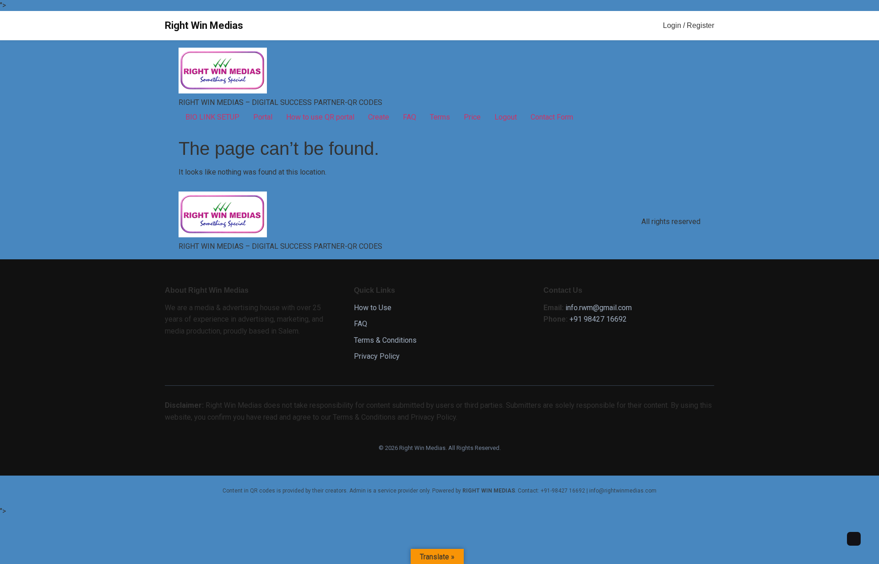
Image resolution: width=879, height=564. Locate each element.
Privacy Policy (377, 356)
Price (472, 117)
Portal (262, 117)
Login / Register (688, 25)
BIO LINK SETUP (212, 117)
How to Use (372, 307)
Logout (505, 117)
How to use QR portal (320, 117)
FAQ (409, 117)
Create (378, 117)
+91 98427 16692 (598, 319)
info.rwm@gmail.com (598, 307)
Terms (440, 117)
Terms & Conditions (385, 340)
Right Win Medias (204, 25)
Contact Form (552, 117)
